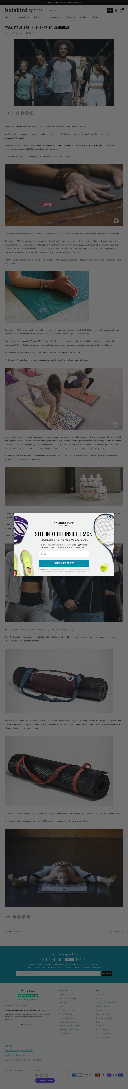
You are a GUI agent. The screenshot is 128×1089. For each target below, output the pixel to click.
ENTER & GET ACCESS (64, 563)
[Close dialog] (110, 517)
